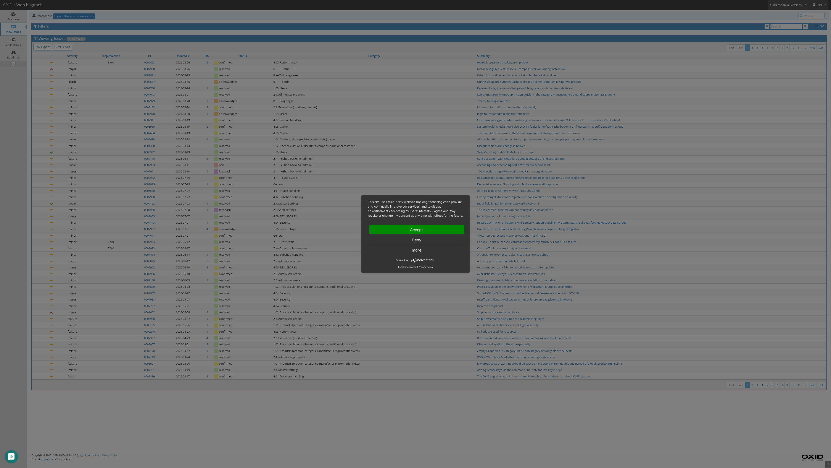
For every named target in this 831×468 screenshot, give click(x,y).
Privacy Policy (426, 267)
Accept (416, 230)
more (416, 250)
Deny (416, 240)
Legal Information (407, 267)
